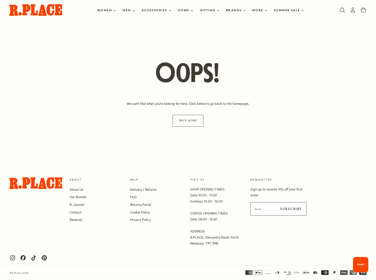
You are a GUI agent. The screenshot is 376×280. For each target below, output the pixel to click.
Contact (76, 212)
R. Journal (77, 204)
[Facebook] (23, 258)
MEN (127, 10)
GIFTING (208, 10)
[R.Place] (35, 183)
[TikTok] (33, 258)
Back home (188, 120)
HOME (183, 10)
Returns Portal (140, 204)
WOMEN (104, 10)
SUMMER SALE (287, 10)
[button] (342, 10)
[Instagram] (12, 258)
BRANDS (234, 10)
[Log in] (353, 10)
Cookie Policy (140, 212)
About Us (76, 189)
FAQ (133, 196)
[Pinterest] (44, 258)
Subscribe (291, 209)
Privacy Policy (140, 219)
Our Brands (78, 196)
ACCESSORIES (154, 10)
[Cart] (363, 10)
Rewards (76, 219)
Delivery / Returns (143, 189)
